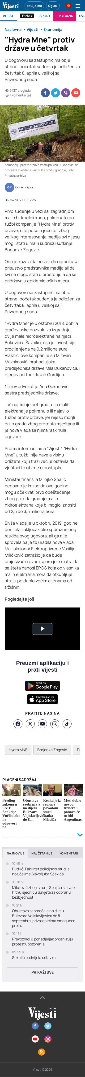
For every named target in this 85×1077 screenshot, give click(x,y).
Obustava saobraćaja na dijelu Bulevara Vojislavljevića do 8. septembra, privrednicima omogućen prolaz (44, 918)
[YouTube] (42, 723)
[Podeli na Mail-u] (75, 92)
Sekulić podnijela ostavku (34, 957)
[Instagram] (54, 723)
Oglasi (53, 6)
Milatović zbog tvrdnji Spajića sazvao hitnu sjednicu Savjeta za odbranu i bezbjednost (43, 892)
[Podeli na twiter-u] (55, 92)
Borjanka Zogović (52, 749)
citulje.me (34, 6)
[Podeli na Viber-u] (65, 92)
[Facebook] (17, 723)
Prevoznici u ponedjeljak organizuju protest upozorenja (42, 942)
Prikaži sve (42, 972)
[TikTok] (67, 723)
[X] (30, 723)
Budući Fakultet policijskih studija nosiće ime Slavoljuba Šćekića (41, 872)
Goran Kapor (24, 187)
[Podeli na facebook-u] (45, 92)
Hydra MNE (18, 749)
